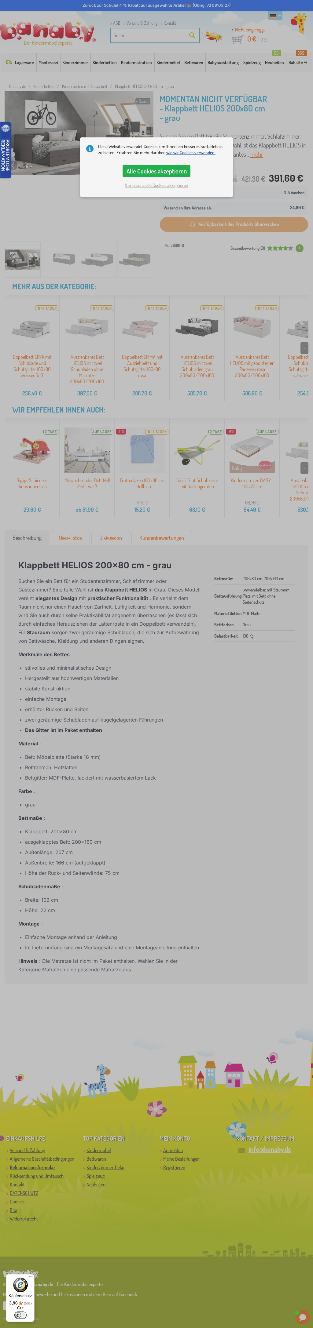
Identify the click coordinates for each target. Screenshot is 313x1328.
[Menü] (31, 1278)
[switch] (20, 1315)
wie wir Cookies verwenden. (190, 152)
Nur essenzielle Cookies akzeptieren (156, 185)
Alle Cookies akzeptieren (157, 171)
